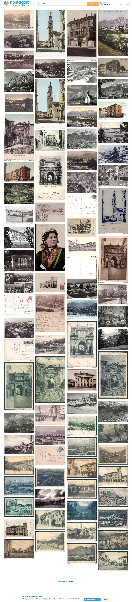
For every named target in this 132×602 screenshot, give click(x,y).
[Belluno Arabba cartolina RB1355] (113, 455)
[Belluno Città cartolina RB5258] (81, 426)
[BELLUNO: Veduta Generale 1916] (50, 446)
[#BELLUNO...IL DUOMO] (113, 211)
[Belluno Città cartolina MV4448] (81, 532)
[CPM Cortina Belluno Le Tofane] (81, 139)
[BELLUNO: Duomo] (50, 33)
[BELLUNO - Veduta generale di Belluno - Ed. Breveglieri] (19, 19)
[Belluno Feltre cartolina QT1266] (113, 540)
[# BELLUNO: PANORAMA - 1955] (113, 294)
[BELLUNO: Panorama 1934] (81, 160)
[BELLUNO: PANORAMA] (19, 40)
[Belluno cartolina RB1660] (81, 344)
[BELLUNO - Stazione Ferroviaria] (113, 132)
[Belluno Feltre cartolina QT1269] (113, 561)
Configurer (106, 599)
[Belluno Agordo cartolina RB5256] (81, 510)
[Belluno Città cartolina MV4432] (81, 489)
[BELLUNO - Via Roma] (113, 176)
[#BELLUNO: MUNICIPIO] (81, 35)
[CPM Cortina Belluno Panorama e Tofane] (113, 411)
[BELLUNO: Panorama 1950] (19, 339)
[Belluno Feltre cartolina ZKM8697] (19, 507)
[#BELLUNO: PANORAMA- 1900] (81, 310)
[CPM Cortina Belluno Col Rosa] (113, 316)
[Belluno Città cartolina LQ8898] (81, 468)
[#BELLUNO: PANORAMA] (113, 33)
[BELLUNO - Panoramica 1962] (19, 294)
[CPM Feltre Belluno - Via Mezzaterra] (50, 140)
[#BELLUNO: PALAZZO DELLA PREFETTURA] (19, 528)
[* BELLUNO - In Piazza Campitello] (50, 415)
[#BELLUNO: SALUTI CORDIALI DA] (19, 444)
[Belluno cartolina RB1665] (50, 379)
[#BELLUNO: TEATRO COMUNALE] (19, 260)
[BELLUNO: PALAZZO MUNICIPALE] (19, 172)
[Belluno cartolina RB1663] (19, 387)
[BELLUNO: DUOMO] (50, 104)
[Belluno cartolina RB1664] (113, 375)
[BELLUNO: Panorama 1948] (50, 313)
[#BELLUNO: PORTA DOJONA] (50, 176)
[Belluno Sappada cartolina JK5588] (50, 542)
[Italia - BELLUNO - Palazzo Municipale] (113, 110)
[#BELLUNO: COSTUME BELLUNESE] (50, 247)
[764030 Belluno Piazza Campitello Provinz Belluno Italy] (81, 279)
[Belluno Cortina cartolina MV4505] (113, 497)
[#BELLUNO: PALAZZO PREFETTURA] (50, 282)
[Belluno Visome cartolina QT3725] (19, 549)
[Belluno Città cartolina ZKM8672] (113, 433)
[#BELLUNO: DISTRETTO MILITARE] (50, 212)
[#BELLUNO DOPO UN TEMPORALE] (50, 498)
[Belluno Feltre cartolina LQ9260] (50, 477)
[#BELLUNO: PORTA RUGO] (19, 138)
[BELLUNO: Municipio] (113, 67)
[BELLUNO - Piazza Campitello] (19, 215)
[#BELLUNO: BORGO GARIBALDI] (113, 154)
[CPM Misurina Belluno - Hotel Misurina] (19, 237)
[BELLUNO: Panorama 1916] (50, 344)
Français (120, 3)
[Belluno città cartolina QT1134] (50, 520)
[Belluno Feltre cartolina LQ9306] (113, 518)
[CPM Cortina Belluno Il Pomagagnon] (113, 339)
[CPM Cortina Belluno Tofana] (113, 89)
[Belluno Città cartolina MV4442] (19, 486)
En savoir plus (42, 599)
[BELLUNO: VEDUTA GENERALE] (81, 117)
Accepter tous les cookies (92, 599)
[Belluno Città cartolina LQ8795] (81, 554)
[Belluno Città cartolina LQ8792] (81, 447)
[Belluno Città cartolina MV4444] (113, 476)
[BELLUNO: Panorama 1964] (81, 194)
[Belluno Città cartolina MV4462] (19, 465)
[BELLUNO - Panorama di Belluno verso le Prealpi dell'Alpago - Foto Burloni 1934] (19, 103)
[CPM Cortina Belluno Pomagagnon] (81, 73)
